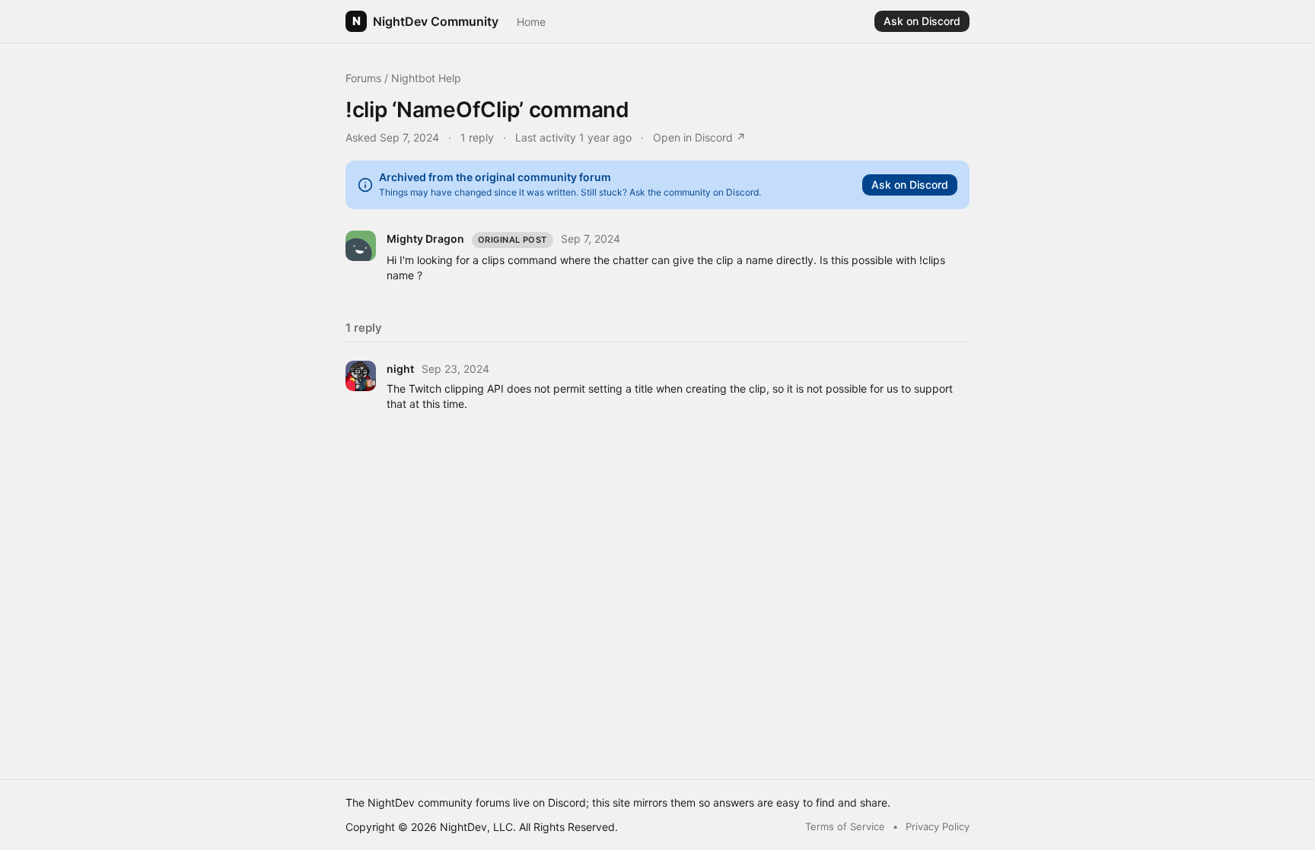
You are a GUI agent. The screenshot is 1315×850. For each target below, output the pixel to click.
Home (531, 21)
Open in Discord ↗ (699, 137)
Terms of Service (845, 826)
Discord (567, 802)
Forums (363, 78)
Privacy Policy (938, 826)
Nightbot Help (426, 78)
